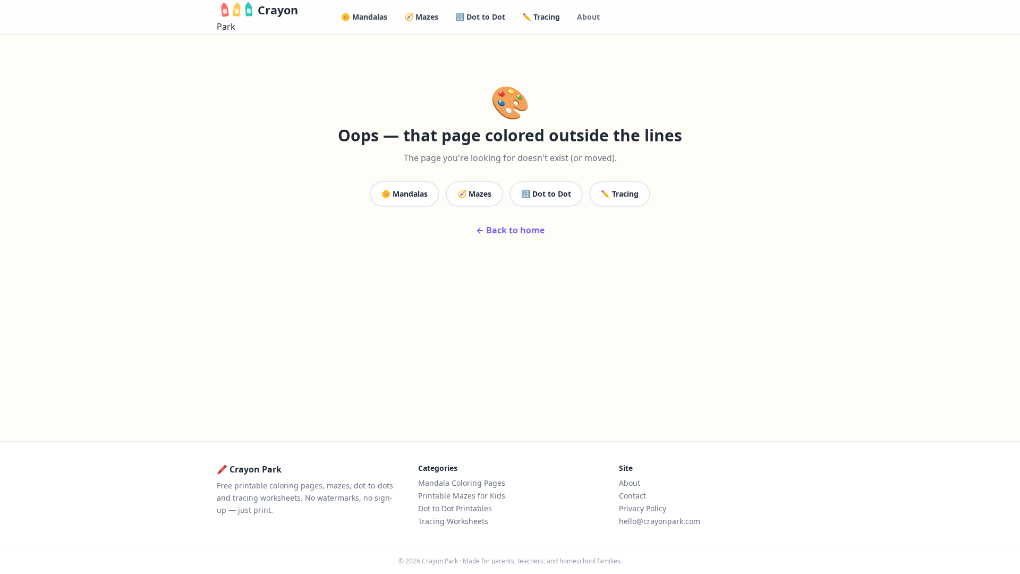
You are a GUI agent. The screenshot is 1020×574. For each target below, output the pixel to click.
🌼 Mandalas (364, 17)
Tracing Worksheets (453, 521)
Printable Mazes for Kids (461, 496)
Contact (632, 496)
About (588, 17)
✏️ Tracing (541, 17)
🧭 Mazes (421, 17)
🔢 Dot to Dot (480, 17)
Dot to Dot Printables (455, 508)
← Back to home (510, 230)
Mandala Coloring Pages (461, 483)
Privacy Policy (642, 508)
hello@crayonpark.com (659, 521)
